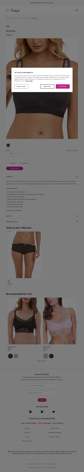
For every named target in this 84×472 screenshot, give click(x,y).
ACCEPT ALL (63, 86)
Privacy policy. (29, 80)
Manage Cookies (21, 86)
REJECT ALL (47, 86)
